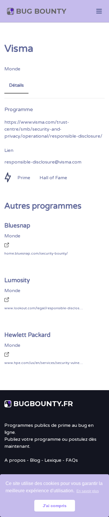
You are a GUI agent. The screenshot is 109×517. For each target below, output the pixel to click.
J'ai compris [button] (55, 505)
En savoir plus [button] (87, 491)
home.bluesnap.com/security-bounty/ (36, 253)
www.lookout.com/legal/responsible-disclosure (43, 308)
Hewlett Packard (27, 335)
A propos (15, 460)
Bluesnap (17, 225)
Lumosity (17, 280)
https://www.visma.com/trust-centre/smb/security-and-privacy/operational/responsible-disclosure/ (53, 129)
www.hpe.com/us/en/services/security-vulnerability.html (43, 363)
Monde (12, 69)
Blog (35, 460)
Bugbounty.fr (43, 403)
